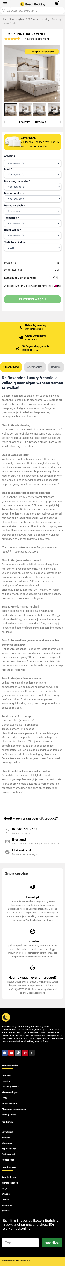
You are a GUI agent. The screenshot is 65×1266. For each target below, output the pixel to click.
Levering (6, 1081)
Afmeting (9, 155)
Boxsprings (7, 1132)
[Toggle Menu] (5, 4)
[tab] (11, 367)
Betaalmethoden (10, 1103)
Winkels (6, 1194)
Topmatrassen (9, 1148)
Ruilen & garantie (10, 1086)
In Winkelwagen (32, 299)
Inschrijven (51, 1242)
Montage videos (10, 1182)
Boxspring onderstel (17, 181)
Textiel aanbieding (15, 241)
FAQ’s (4, 1098)
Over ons (6, 1075)
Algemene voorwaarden (14, 1109)
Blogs (4, 1188)
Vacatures (7, 1205)
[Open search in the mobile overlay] (32, 10)
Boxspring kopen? (18, 19)
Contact (6, 1199)
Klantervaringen (10, 1092)
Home (5, 19)
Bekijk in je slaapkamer (43, 51)
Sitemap (6, 1210)
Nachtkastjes (12, 229)
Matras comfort (14, 193)
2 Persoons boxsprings (39, 19)
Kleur (8, 168)
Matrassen (7, 1143)
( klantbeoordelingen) (36, 38)
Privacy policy (9, 1114)
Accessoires (8, 1159)
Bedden (6, 1137)
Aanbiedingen (9, 1177)
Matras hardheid (14, 205)
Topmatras (11, 217)
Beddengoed (8, 1154)
